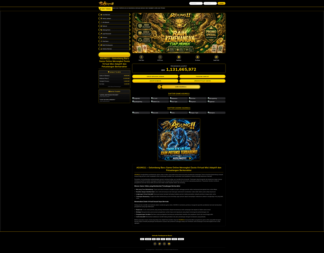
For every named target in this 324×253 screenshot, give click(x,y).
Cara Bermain (106, 14)
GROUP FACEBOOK (155, 81)
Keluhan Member (107, 49)
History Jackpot (106, 18)
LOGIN (221, 3)
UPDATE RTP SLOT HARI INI (202, 81)
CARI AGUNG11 (180, 87)
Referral (104, 26)
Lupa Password (106, 33)
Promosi (115, 37)
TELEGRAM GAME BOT (202, 76)
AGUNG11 (137, 174)
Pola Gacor (105, 41)
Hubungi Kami (106, 30)
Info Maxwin (105, 22)
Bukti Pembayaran (107, 45)
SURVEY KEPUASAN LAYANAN (155, 76)
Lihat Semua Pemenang (114, 86)
